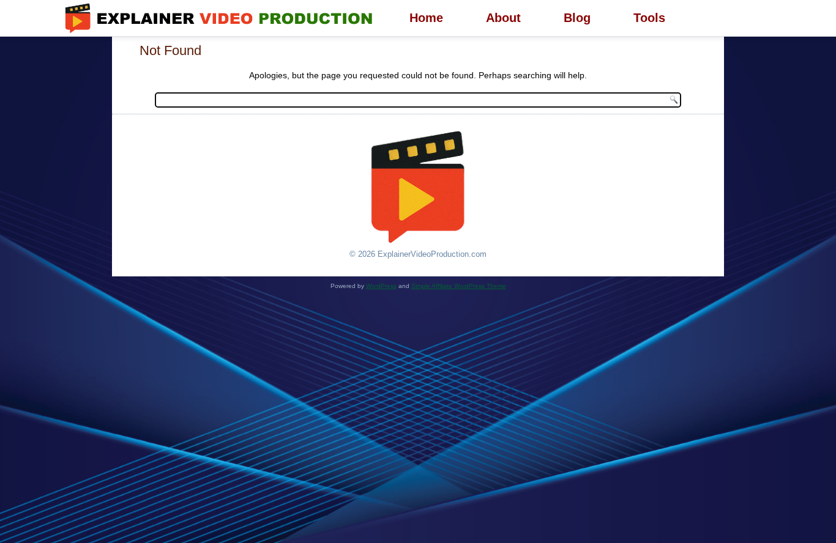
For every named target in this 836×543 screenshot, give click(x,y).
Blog (577, 17)
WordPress (381, 286)
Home (426, 17)
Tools (649, 17)
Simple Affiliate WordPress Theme (458, 286)
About (503, 17)
